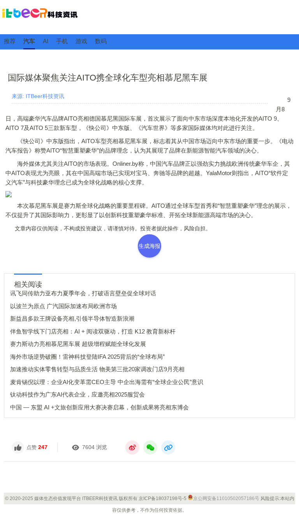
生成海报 (149, 246)
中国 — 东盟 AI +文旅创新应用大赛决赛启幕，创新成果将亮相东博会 (99, 407)
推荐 (10, 41)
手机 (62, 41)
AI (45, 41)
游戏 (81, 41)
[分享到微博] (132, 448)
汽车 (29, 41)
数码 (101, 41)
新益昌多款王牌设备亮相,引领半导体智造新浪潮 (72, 318)
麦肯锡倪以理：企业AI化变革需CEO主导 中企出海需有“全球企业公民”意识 (106, 382)
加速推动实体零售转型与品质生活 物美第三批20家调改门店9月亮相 (97, 369)
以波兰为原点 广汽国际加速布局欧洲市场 (63, 306)
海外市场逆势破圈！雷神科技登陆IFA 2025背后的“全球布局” (87, 356)
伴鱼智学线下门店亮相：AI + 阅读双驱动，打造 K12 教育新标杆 (93, 331)
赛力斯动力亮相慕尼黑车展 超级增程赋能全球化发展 (78, 343)
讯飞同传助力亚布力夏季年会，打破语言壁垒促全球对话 (83, 293)
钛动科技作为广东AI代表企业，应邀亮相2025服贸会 (77, 394)
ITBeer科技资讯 (149, 16)
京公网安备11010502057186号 (226, 498)
